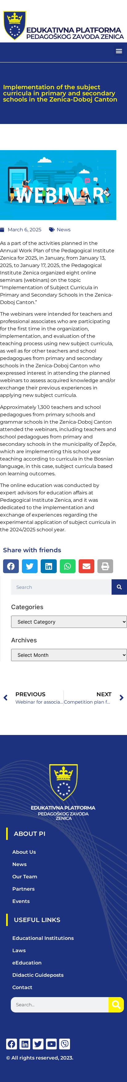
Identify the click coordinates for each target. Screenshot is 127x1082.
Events (21, 901)
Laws (19, 950)
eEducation (27, 963)
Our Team (24, 877)
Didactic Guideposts (37, 975)
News (64, 230)
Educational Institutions (43, 938)
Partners (23, 889)
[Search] (119, 587)
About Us (24, 852)
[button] (119, 51)
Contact (22, 987)
